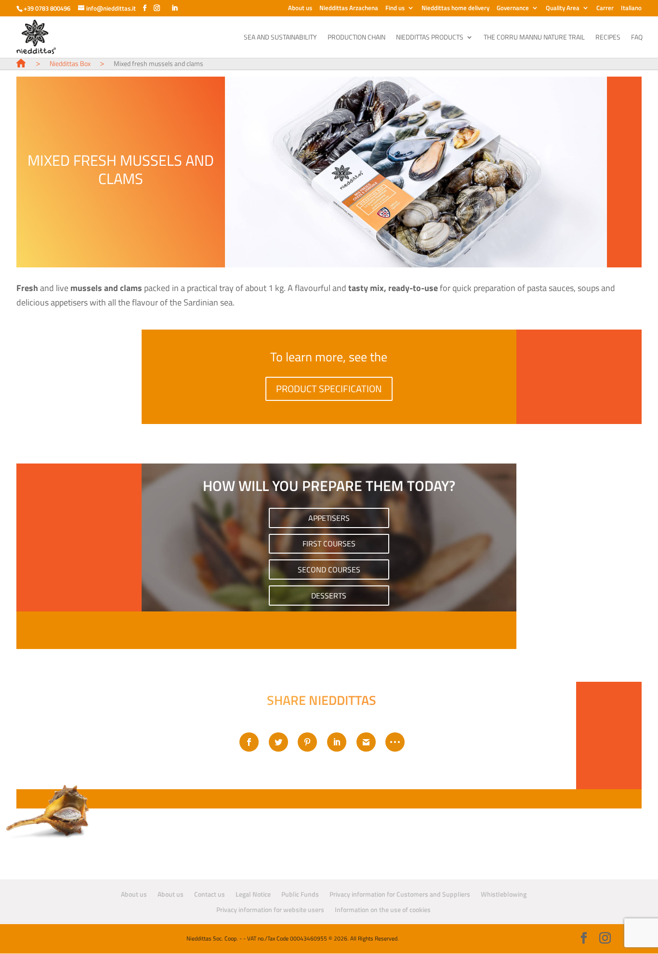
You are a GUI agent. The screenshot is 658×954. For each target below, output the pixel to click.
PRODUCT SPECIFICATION (329, 388)
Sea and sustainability (280, 38)
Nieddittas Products (429, 38)
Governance (513, 9)
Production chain (356, 38)
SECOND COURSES (329, 569)
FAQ (637, 38)
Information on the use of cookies (383, 909)
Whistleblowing (503, 894)
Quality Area (562, 9)
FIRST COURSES (329, 543)
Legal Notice (253, 894)
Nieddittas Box (70, 63)
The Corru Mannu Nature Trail (534, 38)
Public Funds (300, 894)
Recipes (607, 38)
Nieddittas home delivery (455, 9)
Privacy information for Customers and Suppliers (399, 894)
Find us (395, 9)
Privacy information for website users (270, 909)
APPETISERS (329, 518)
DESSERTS (328, 595)
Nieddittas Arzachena (348, 9)
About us (300, 9)
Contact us (209, 894)
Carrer (605, 9)
